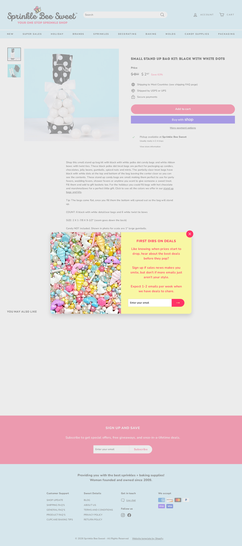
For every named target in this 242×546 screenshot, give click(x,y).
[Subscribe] (178, 303)
